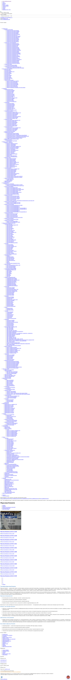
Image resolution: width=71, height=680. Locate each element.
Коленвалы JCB (9, 298)
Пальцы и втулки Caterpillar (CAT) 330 (13, 203)
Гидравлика (4, 88)
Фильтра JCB (9, 415)
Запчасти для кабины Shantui (12, 434)
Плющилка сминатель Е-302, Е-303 (11, 489)
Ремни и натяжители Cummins (12, 351)
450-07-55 (3, 661)
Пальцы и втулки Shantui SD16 (12, 221)
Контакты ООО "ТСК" (6, 9)
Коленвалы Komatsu (10, 296)
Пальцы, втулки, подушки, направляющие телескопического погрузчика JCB (20, 200)
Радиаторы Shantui (10, 247)
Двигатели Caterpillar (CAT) (9, 376)
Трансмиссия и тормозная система (11, 475)
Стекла (8, 429)
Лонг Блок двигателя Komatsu (12, 372)
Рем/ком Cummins (10, 451)
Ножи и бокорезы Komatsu (11, 158)
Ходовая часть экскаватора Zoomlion (13, 58)
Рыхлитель (6, 398)
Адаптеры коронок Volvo (11, 175)
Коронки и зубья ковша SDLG (12, 156)
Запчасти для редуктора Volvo (12, 81)
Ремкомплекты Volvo (10, 453)
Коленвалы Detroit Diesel (11, 306)
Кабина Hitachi (7, 426)
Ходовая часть (5, 28)
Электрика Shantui (10, 445)
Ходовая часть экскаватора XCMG (13, 61)
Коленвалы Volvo (10, 301)
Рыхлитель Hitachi (10, 400)
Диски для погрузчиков (9, 477)
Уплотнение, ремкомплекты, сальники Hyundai (15, 459)
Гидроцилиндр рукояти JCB (12, 115)
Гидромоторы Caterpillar (11, 108)
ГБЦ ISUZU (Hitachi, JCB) (11, 269)
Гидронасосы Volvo (10, 92)
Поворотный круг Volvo (9, 410)
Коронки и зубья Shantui (11, 149)
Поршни (8, 255)
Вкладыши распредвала (11, 260)
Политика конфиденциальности (6, 671)
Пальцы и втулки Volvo (9, 212)
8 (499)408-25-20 (3, 17)
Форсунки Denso (10, 227)
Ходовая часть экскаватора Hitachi (13, 43)
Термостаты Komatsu (10, 355)
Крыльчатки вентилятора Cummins (13, 363)
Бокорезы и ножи (8, 157)
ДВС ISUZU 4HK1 (10, 327)
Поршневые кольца (10, 256)
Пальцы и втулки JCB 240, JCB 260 (13, 198)
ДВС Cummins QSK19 (11, 341)
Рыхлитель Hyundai (10, 399)
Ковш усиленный (10, 381)
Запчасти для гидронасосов (11, 101)
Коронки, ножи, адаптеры (7, 141)
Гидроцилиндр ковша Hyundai (12, 124)
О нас (3, 2)
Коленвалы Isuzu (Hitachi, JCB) (12, 299)
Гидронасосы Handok (10, 98)
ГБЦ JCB (8, 276)
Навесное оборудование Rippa (12, 471)
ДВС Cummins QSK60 (11, 344)
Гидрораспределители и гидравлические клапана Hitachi (17, 135)
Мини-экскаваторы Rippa (7, 493)
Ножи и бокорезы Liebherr (11, 163)
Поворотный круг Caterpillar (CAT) (11, 404)
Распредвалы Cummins (11, 287)
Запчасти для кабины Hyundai (12, 431)
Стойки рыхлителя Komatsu (12, 396)
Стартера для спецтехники (11, 318)
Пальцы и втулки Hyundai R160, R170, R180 (14, 205)
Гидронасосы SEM (10, 99)
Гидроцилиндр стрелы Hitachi (12, 129)
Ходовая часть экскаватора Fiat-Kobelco (14, 53)
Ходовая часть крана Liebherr (12, 65)
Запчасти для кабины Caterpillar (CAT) (13, 430)
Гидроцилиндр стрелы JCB (11, 130)
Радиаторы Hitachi (10, 244)
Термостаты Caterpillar (11, 354)
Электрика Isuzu (9, 439)
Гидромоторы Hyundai (11, 105)
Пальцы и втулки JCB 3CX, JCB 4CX (13, 197)
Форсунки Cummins (10, 234)
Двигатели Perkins (8, 377)
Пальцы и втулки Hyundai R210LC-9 (13, 207)
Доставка (4, 6)
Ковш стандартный (10, 380)
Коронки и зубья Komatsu (11, 144)
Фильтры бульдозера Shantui (12, 421)
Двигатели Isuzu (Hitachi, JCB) (10, 375)
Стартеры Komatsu (10, 311)
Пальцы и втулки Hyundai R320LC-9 (13, 210)
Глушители (7, 476)
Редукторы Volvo (8, 69)
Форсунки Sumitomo (10, 228)
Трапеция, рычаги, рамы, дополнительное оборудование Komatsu (18, 394)
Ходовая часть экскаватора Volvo (12, 45)
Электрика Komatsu (10, 443)
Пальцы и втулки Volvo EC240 (12, 216)
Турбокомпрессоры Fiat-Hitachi (12, 285)
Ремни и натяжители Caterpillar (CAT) (13, 350)
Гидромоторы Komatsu (11, 104)
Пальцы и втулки (5, 182)
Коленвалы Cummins (10, 297)
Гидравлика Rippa (10, 470)
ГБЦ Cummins (9, 273)
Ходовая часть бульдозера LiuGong (13, 39)
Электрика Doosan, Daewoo (11, 448)
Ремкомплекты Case (10, 461)
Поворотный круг (5, 403)
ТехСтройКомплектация (6, 1)
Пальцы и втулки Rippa (11, 467)
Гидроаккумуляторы (8, 139)
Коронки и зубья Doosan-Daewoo (12, 150)
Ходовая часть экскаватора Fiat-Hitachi (13, 52)
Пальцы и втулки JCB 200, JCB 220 (13, 196)
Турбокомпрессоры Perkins (11, 284)
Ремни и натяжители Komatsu (12, 349)
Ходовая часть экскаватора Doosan (13, 47)
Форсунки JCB (9, 226)
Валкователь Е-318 (8, 479)
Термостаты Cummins (10, 359)
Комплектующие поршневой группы (13, 263)
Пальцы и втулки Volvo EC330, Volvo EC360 (14, 217)
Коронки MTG (9, 154)
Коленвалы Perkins (10, 305)
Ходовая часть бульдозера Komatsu (13, 30)
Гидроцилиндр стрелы (9, 126)
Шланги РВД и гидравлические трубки (12, 138)
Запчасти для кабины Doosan (12, 435)
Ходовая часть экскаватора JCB (12, 46)
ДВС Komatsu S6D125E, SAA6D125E (13, 334)
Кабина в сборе (5, 425)
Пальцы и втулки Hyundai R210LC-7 (13, 206)
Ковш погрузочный (10, 384)
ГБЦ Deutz (8, 274)
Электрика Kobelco (10, 444)
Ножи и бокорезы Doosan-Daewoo (13, 164)
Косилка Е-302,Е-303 (8, 485)
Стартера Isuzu (9, 317)
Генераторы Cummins (10, 321)
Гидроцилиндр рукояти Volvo (12, 111)
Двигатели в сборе (5, 368)
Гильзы (8, 261)
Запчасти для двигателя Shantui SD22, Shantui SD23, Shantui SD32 (18, 343)
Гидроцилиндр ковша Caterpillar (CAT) (13, 120)
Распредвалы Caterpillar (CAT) (12, 291)
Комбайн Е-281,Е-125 (8, 484)
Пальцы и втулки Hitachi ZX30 (12, 187)
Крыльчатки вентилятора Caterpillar (13, 362)
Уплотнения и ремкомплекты (10, 450)
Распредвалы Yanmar (10, 294)
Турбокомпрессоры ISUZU (11, 283)
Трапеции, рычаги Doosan (11, 392)
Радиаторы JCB (9, 249)
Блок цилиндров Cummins (11, 267)
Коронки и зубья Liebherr (11, 151)
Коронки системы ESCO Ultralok (12, 148)
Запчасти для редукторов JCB (12, 85)
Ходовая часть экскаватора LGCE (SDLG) (14, 59)
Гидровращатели (7, 388)
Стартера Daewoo (10, 315)
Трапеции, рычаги (8, 390)
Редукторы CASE (8, 76)
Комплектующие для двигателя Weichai (14, 345)
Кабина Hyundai (7, 427)
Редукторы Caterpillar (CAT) (9, 71)
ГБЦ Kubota (9, 275)
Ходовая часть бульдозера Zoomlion (13, 38)
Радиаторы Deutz (10, 248)
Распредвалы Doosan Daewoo (12, 290)
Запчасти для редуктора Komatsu (12, 84)
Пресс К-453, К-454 (8, 491)
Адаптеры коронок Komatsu (12, 174)
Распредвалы (7, 286)
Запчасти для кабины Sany (11, 436)
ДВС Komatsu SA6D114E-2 (11, 332)
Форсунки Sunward (10, 241)
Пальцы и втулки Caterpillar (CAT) (11, 201)
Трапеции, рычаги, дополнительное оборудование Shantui (17, 393)
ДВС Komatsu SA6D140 (11, 335)
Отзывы (3, 8)
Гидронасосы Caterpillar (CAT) (12, 97)
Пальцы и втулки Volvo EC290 (12, 213)
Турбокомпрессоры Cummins (12, 279)
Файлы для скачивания (16, 671)
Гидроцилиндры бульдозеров (10, 131)
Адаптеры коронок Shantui (11, 171)
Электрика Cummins (10, 442)
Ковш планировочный (11, 385)
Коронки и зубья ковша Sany (12, 155)
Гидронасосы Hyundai (10, 94)
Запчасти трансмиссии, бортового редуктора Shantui (16, 87)
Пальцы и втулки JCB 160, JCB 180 (13, 195)
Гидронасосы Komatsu (11, 90)
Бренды (3, 4)
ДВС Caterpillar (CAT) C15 (11, 337)
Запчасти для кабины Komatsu (12, 433)
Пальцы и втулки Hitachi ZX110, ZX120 (14, 188)
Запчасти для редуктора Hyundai (12, 83)
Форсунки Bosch (10, 233)
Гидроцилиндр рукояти (9, 110)
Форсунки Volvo (9, 235)
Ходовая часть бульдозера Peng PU (13, 41)
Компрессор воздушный (9, 474)
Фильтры (4, 413)
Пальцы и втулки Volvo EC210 (12, 215)
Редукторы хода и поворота (7, 68)
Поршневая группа (8, 254)
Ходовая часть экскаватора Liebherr (13, 51)
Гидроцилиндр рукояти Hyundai (12, 117)
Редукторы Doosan (8, 70)
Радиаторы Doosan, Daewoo (11, 251)
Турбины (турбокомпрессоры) (10, 277)
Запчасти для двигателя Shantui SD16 (13, 342)
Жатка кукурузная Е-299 (9, 486)
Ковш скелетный (10, 383)
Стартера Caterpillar (10, 314)
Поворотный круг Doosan (9, 412)
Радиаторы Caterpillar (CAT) (11, 246)
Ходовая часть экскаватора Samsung (13, 60)
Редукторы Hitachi (8, 72)
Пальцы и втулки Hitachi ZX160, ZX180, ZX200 (15, 189)
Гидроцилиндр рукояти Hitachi (12, 114)
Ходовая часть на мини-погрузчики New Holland (15, 67)
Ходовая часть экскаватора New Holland (14, 50)
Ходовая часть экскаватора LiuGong (13, 55)
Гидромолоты (7, 386)
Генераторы (7, 319)
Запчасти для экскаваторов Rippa (10, 464)
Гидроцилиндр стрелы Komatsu (12, 128)
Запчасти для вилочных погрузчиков (11, 472)
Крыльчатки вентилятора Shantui (12, 367)
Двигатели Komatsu (8, 370)
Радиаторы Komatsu (10, 245)
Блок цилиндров (7, 264)
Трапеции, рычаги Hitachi (11, 391)
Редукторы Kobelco (8, 77)
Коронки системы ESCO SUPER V (13, 147)
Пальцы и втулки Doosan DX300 (12, 219)
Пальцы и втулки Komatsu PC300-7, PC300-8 (15, 184)
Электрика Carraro (10, 447)
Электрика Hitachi (10, 441)
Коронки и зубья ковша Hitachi (12, 143)
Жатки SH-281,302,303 (9, 482)
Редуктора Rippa (9, 469)
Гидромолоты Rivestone (11, 387)
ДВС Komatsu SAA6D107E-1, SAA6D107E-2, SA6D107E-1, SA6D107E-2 (20, 333)
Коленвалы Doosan (10, 302)
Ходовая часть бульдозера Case (12, 35)
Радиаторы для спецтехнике (12, 253)
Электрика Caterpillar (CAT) (11, 440)
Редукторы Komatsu (8, 75)
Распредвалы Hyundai (10, 292)
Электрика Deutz (10, 446)
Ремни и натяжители (8, 346)
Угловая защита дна (10, 179)
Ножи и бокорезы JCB (11, 165)
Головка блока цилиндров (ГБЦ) (10, 268)
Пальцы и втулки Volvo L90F (12, 214)
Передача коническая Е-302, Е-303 (11, 488)
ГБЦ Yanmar (9, 272)
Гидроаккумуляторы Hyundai (12, 140)
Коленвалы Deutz (10, 303)
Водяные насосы (10, 308)
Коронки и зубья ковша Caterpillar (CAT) (14, 146)
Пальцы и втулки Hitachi (9, 186)
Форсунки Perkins (10, 236)
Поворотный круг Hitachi (9, 406)
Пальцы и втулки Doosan (9, 218)
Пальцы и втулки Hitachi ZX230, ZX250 (14, 190)
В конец (3, 584)
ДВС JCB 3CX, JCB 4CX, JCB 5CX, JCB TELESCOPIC (16, 340)
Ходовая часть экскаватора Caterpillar (13, 49)
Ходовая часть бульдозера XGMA (13, 40)
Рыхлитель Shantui (10, 401)
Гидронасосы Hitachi (10, 91)
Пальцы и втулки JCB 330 (11, 199)
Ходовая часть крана (8, 64)
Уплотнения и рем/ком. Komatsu (12, 458)
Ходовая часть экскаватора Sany (12, 57)
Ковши (6, 379)
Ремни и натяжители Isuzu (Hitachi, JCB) (14, 348)
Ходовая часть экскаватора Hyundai (13, 48)
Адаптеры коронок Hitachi (11, 170)
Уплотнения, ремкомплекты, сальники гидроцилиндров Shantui (18, 456)
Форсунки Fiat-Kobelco (11, 230)
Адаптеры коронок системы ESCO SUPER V (15, 176)
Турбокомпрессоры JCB (11, 282)
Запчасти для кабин (8, 428)
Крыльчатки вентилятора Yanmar (12, 364)
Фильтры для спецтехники (9, 424)
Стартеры (6, 310)
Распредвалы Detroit (10, 293)
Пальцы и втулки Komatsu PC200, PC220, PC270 (15, 185)
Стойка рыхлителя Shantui (11, 397)
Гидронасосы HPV (10, 96)
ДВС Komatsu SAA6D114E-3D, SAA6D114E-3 (15, 331)
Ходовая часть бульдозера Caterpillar (13, 31)
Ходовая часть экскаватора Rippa (12, 465)
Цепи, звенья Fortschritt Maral (10, 492)
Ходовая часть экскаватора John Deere (13, 56)
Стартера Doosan (10, 316)
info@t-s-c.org (5, 18)
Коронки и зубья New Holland (12, 153)
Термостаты (7, 353)
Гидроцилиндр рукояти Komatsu (12, 113)
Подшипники (7, 473)
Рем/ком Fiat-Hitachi (10, 462)
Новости (4, 494)
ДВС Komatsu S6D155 (11, 336)
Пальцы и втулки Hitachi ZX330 (12, 191)
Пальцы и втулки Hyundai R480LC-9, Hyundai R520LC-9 (17, 211)
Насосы (6, 307)
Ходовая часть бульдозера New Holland (13, 36)
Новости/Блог (4, 654)
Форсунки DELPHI (10, 238)
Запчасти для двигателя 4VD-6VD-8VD (12, 480)
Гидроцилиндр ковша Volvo (11, 121)
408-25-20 (3, 660)
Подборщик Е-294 (8, 490)
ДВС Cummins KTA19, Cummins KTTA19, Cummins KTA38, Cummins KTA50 (20, 339)
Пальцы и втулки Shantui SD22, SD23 (13, 222)
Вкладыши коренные (10, 257)
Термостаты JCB (10, 358)
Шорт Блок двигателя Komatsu (12, 371)
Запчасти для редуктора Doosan (12, 86)
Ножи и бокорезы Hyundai (11, 161)
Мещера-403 (7, 487)
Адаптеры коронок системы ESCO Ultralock (14, 177)
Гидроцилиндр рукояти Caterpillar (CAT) (14, 112)
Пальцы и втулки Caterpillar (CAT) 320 (13, 202)
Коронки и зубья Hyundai (11, 145)
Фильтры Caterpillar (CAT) (11, 416)
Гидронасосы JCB (10, 93)
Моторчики (7, 463)
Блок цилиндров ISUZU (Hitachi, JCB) (13, 265)
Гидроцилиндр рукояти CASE (12, 118)
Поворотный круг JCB (9, 407)
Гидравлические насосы (9, 89)
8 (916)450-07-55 (9, 17)
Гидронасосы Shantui (10, 100)
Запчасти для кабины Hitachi (12, 432)
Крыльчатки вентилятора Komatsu (13, 361)
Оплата (3, 7)
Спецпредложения (5, 495)
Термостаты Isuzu (10, 356)
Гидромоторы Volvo (10, 107)
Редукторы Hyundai (8, 73)
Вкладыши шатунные (10, 258)
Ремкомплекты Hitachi (11, 460)
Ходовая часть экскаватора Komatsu (13, 44)
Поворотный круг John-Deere (10, 408)
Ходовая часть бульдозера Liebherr (13, 32)
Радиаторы (6, 243)
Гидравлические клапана (9, 132)
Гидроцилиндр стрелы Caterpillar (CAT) (14, 127)
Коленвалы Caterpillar (10, 300)
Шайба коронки (7, 181)
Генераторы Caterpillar (10, 320)
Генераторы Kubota (10, 324)
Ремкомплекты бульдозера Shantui (13, 457)
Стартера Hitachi (9, 312)
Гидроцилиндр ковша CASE (12, 125)
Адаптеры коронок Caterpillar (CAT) (13, 168)
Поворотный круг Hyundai (9, 411)
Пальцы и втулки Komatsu (9, 183)
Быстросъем (7, 402)
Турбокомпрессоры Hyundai (12, 281)
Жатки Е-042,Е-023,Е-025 (9, 481)
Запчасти (4, 3)
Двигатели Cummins (8, 374)
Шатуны (8, 262)
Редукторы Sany (7, 79)
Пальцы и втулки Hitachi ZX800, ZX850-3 (14, 192)
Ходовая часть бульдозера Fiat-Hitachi (13, 34)
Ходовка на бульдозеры (9, 29)
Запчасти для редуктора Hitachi (12, 82)
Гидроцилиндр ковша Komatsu (12, 122)
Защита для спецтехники (9, 178)
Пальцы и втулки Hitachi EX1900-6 (13, 194)
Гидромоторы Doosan (10, 106)
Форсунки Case (9, 229)
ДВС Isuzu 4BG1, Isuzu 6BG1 (12, 330)
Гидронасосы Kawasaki (11, 95)
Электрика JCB (9, 449)
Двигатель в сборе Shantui (9, 369)
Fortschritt (4, 478)
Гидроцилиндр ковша (8, 119)
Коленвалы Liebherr (10, 304)
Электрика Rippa (10, 468)
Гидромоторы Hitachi (10, 103)
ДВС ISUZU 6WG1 (10, 329)
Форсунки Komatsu (10, 231)
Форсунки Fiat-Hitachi (10, 237)
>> (2, 583)
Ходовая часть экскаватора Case (12, 54)
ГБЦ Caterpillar (9, 271)
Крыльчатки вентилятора (9, 360)
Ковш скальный (9, 382)
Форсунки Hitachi (10, 225)
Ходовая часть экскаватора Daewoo (13, 62)
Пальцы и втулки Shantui (9, 220)
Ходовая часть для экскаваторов (10, 42)
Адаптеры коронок (8, 167)
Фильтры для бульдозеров (9, 419)
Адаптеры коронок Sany (11, 172)
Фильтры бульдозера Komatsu (12, 420)
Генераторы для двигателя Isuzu (12, 322)
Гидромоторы (7, 102)
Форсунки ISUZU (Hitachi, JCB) (12, 224)
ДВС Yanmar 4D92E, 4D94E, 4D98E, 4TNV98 (15, 338)
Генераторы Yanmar (10, 325)
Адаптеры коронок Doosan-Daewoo (13, 173)
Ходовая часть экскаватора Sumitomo (13, 63)
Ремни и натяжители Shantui (12, 347)
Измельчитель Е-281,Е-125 (9, 483)
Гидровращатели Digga (11, 389)
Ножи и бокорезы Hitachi (11, 160)
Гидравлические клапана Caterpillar (13, 134)
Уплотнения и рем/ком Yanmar (12, 454)
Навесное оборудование (6, 378)
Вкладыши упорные (10, 259)
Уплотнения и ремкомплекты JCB (13, 455)
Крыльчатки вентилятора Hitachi (12, 365)
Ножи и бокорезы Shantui (11, 159)
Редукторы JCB (7, 74)
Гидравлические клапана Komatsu (13, 133)
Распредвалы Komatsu (10, 288)
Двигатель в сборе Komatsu (11, 373)
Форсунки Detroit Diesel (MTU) (12, 242)
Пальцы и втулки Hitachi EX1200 (12, 193)
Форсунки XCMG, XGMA (11, 239)
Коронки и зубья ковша (9, 142)
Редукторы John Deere (8, 78)
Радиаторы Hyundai (10, 250)
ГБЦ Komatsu (9, 270)
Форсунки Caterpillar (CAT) (11, 232)
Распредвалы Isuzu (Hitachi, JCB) (12, 289)
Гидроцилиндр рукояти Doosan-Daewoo (14, 116)
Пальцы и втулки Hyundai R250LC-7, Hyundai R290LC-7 (17, 208)
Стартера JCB (9, 313)
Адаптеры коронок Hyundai (11, 169)
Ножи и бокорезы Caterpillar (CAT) (13, 162)
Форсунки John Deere (10, 240)
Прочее (3, 437)
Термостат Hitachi (10, 357)
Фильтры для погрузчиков (9, 422)
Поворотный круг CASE (9, 405)
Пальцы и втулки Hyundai (9, 204)
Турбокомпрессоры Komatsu (12, 278)
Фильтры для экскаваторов (9, 414)
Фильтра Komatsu (10, 418)
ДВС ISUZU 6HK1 (10, 328)
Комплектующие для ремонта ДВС (11, 326)
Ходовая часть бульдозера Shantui (12, 33)
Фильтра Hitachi (9, 417)
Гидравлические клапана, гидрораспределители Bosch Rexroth (18, 136)
